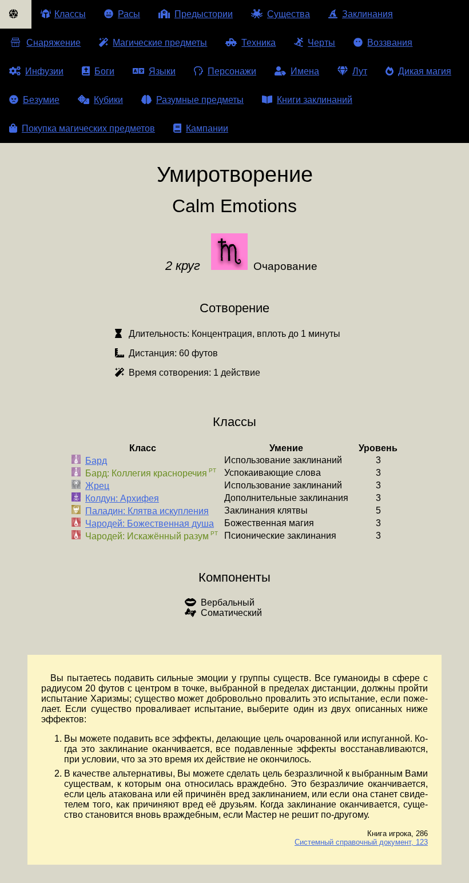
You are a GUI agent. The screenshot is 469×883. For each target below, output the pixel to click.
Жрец (97, 486)
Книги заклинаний (314, 100)
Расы (129, 14)
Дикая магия (424, 71)
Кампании (207, 128)
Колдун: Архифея (122, 498)
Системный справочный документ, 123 (361, 842)
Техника (258, 42)
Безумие (41, 100)
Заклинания (367, 14)
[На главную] (15, 14)
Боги (104, 71)
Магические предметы (160, 42)
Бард (96, 461)
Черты (321, 42)
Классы (70, 14)
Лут (359, 71)
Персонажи (232, 71)
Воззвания (389, 42)
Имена (305, 71)
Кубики (108, 100)
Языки (162, 71)
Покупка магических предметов (88, 128)
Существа (288, 14)
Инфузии (44, 71)
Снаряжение (53, 42)
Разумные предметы (200, 100)
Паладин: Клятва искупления (147, 511)
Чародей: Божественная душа (149, 523)
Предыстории (203, 14)
